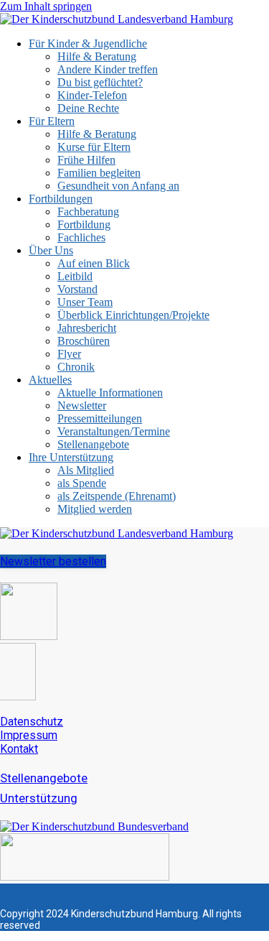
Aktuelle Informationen (110, 392)
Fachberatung (88, 211)
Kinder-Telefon (92, 95)
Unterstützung (38, 798)
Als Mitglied (85, 470)
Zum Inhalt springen (46, 6)
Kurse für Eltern (94, 147)
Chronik (76, 367)
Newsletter (81, 405)
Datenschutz (31, 721)
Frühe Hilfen (86, 160)
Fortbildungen (61, 199)
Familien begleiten (99, 173)
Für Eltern (52, 121)
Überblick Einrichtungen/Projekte (133, 315)
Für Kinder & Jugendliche (88, 43)
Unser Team (85, 302)
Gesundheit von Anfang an (118, 186)
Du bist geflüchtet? (100, 82)
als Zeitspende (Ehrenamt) (116, 496)
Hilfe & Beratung (96, 56)
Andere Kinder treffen (107, 69)
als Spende (81, 483)
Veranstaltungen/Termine (113, 431)
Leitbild (75, 276)
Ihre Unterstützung (71, 457)
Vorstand (77, 289)
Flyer (69, 354)
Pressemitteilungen (99, 418)
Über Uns (51, 250)
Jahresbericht (86, 328)
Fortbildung (83, 224)
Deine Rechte (88, 108)
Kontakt (19, 749)
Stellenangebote (93, 444)
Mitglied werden (94, 509)
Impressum (28, 735)
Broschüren (83, 341)
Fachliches (81, 237)
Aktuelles (50, 380)
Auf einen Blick (93, 263)
